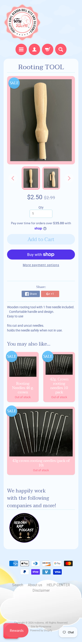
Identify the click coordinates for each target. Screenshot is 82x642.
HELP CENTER (58, 585)
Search (17, 585)
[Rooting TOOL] (31, 178)
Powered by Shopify (41, 630)
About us (35, 585)
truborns (39, 622)
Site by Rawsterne (41, 626)
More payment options (41, 265)
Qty (41, 207)
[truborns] (22, 22)
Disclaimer (41, 590)
